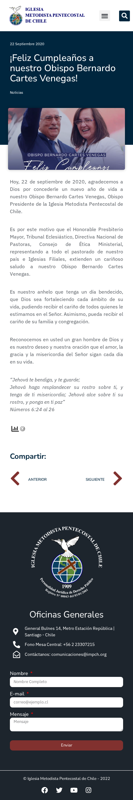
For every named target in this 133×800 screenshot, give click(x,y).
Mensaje (20, 715)
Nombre (19, 674)
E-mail (18, 694)
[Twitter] (59, 790)
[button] (104, 15)
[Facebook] (44, 790)
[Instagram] (88, 790)
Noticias (16, 92)
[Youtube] (73, 790)
